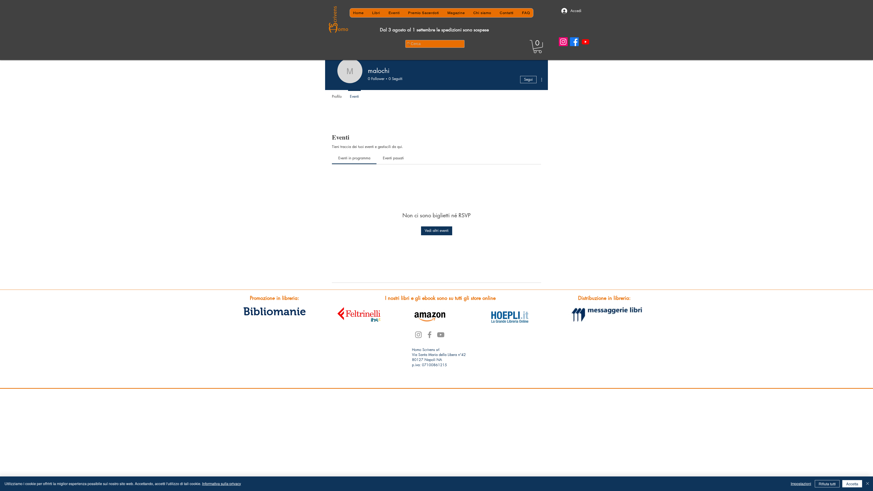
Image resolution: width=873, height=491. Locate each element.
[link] (354, 158)
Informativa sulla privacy (221, 483)
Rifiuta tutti (827, 483)
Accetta (852, 483)
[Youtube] (585, 41)
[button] (537, 46)
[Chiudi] (867, 483)
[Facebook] (574, 41)
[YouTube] (440, 334)
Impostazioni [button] (801, 483)
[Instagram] (563, 41)
